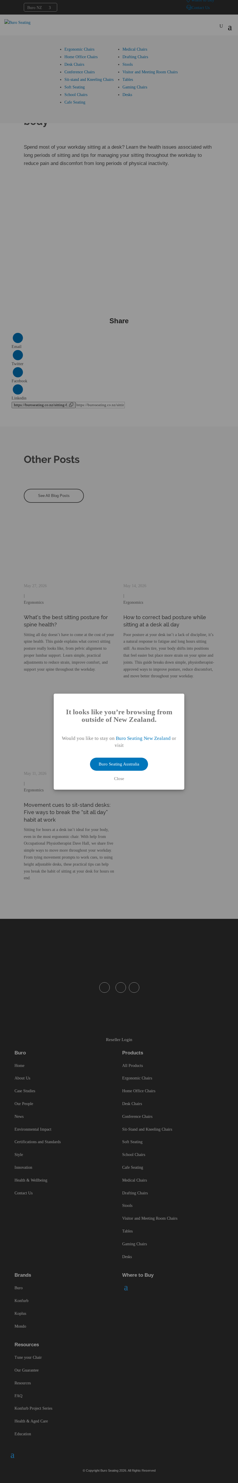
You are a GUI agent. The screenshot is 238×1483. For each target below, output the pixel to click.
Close (119, 779)
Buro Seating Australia (119, 764)
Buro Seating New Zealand (143, 738)
